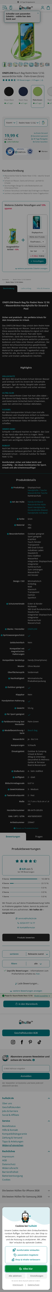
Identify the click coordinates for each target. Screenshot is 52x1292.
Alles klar (28, 1268)
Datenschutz (33, 1284)
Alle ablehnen (15, 1276)
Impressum (18, 1284)
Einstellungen (36, 1276)
